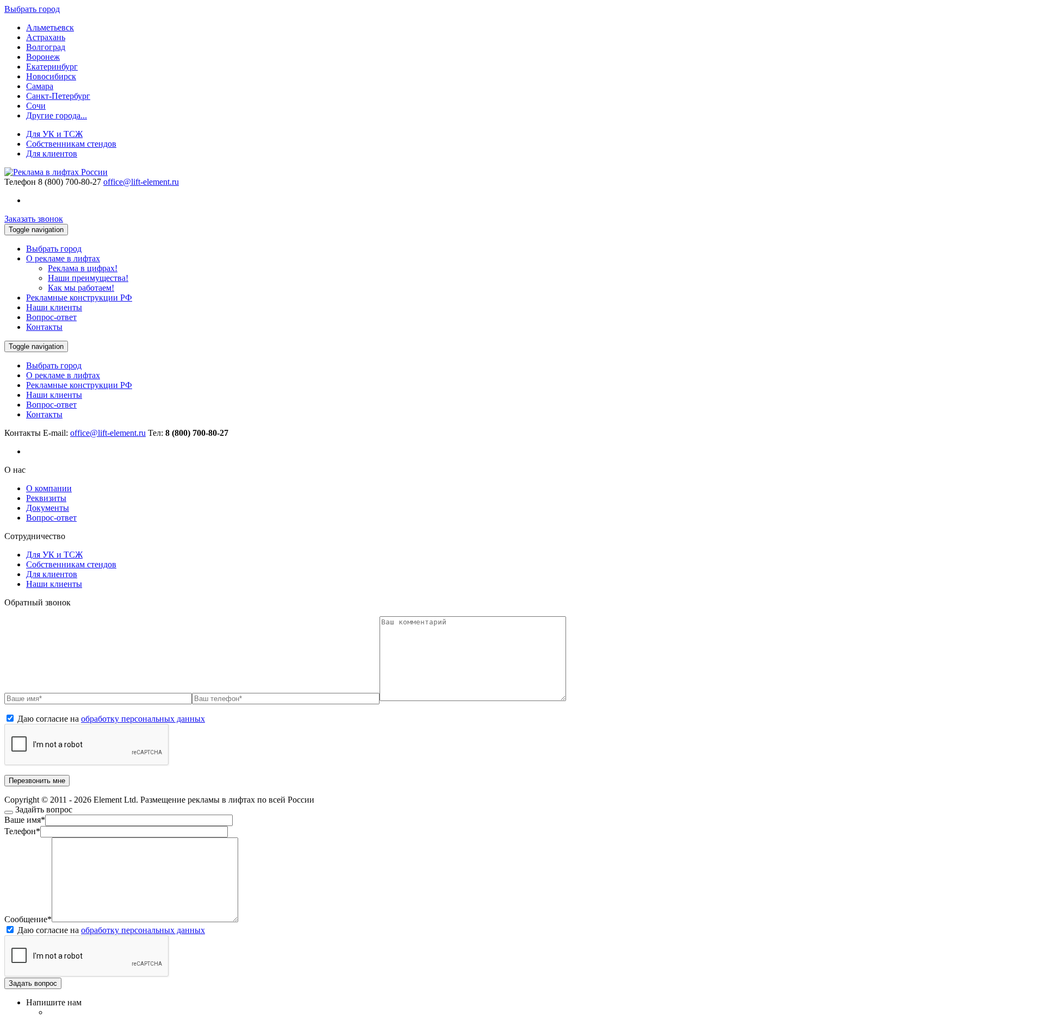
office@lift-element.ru (141, 181)
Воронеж (43, 56)
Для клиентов (51, 153)
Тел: (188, 432)
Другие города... (56, 115)
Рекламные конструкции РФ (79, 297)
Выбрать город (54, 248)
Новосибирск (51, 76)
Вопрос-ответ (51, 317)
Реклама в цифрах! (82, 268)
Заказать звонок (33, 218)
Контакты (44, 326)
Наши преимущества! (88, 278)
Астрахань (45, 37)
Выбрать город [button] (32, 9)
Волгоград (45, 47)
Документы (47, 507)
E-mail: (94, 432)
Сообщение (28, 919)
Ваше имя (24, 819)
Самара (39, 86)
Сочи (36, 105)
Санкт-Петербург (58, 96)
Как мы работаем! (81, 287)
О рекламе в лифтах (63, 258)
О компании (49, 488)
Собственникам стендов (71, 143)
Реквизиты (46, 498)
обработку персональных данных (143, 718)
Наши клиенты (54, 307)
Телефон (20, 181)
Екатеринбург (52, 66)
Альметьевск (50, 27)
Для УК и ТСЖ (54, 134)
